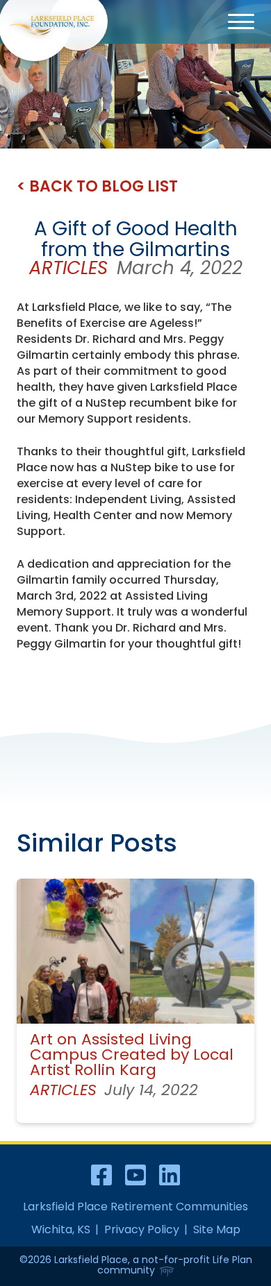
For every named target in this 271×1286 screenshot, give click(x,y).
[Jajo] (167, 1272)
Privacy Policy (141, 1229)
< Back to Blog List (97, 186)
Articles (68, 267)
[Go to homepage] (51, 25)
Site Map (216, 1229)
